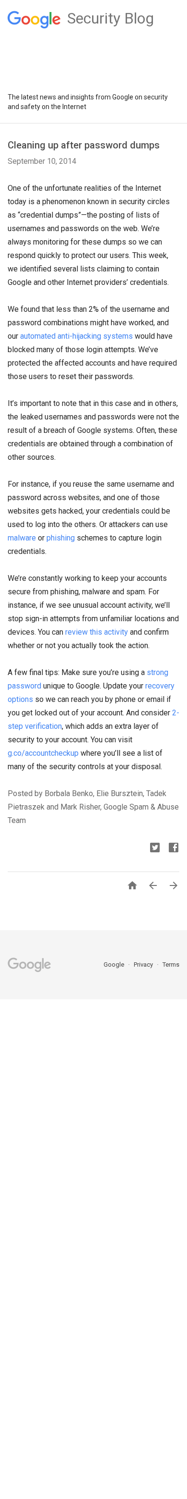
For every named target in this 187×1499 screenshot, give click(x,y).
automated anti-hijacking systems (76, 336)
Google (115, 964)
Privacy (144, 964)
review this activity (96, 632)
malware (22, 537)
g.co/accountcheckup (43, 753)
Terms (171, 964)
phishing (61, 537)
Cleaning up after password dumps (84, 145)
